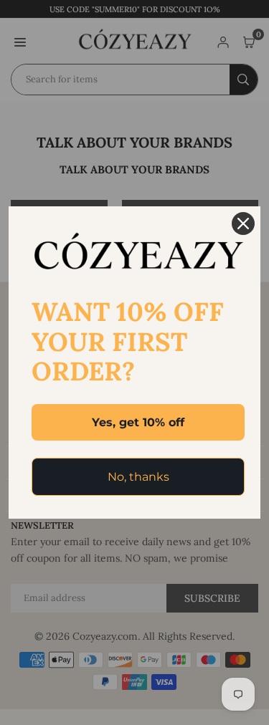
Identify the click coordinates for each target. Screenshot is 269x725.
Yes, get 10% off (138, 422)
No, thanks (138, 477)
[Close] (243, 223)
